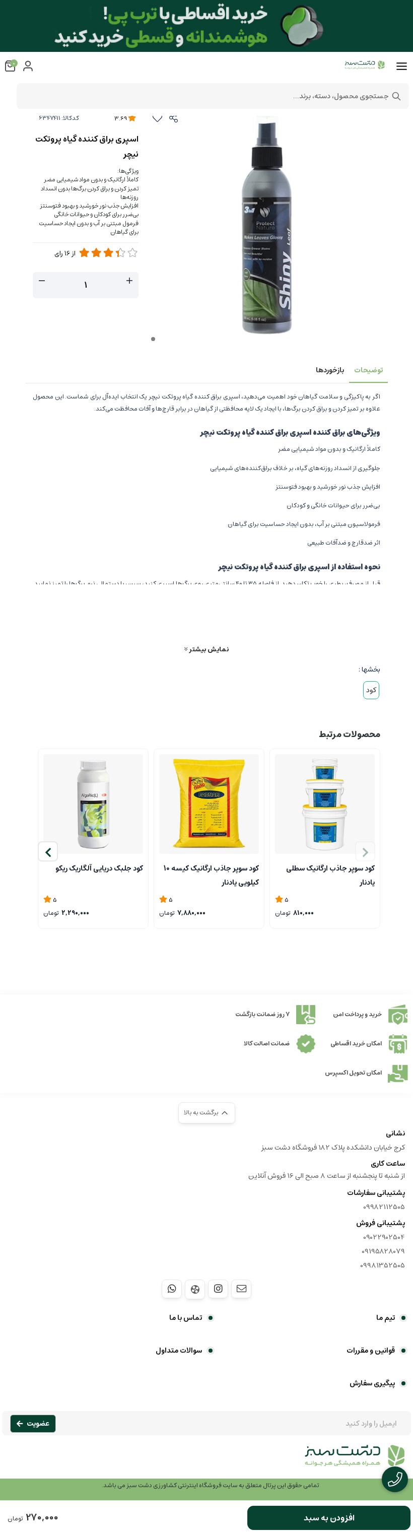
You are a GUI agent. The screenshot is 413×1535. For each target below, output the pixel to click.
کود (371, 690)
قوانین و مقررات (371, 1351)
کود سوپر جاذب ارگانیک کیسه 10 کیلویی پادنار (211, 874)
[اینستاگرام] (218, 1289)
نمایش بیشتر (208, 649)
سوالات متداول (179, 1351)
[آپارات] (195, 1289)
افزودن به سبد (329, 1518)
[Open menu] (401, 66)
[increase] (129, 281)
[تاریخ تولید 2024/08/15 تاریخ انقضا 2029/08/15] (93, 804)
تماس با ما (185, 1318)
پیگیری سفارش (372, 1383)
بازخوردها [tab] (330, 370)
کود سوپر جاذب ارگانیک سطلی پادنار (330, 874)
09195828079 (383, 1251)
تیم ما (385, 1318)
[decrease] (42, 281)
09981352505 (382, 1265)
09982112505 (384, 1207)
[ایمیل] (241, 1289)
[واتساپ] (172, 1289)
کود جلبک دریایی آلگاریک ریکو (99, 868)
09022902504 (384, 1237)
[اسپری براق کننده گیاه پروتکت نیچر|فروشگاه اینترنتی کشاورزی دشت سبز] (206, 1461)
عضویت (38, 1424)
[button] (48, 851)
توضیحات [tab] (368, 370)
